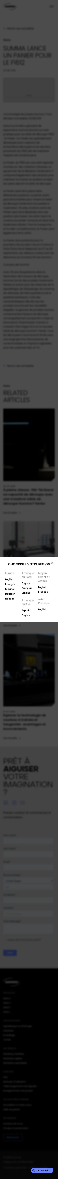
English (9, 579)
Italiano (10, 598)
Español (10, 589)
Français (10, 584)
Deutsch (10, 593)
